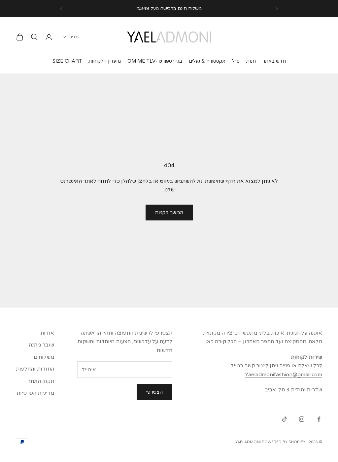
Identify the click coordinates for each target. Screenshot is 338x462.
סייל (236, 61)
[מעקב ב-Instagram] (301, 419)
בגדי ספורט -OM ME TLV (154, 61)
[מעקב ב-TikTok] (284, 419)
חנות (251, 61)
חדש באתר (274, 61)
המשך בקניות (169, 212)
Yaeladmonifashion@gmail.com (283, 374)
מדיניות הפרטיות (35, 393)
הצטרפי (154, 392)
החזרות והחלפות (35, 369)
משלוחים (44, 357)
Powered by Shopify (283, 442)
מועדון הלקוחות (104, 61)
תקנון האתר (40, 381)
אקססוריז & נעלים (207, 61)
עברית (74, 37)
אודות (47, 333)
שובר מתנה (41, 345)
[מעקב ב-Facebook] (319, 419)
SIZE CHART (67, 61)
